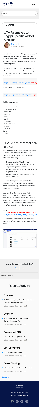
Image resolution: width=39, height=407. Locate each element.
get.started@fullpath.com (19, 395)
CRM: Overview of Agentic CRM (14, 337)
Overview (8, 295)
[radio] (16, 268)
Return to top (6, 275)
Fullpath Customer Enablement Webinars (18, 368)
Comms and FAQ (12, 332)
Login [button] (33, 4)
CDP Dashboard (12, 347)
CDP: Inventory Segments (13, 352)
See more (5, 377)
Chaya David (15, 44)
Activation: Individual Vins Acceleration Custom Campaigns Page (17, 319)
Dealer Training (12, 363)
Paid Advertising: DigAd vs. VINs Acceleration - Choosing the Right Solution (19, 301)
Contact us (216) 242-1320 (19, 392)
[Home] (7, 4)
